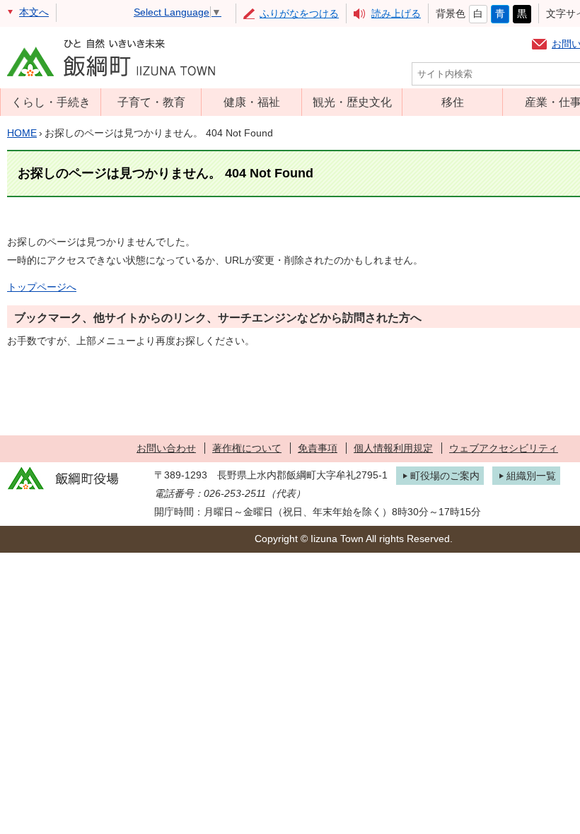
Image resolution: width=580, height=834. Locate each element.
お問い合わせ (166, 448)
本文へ (34, 12)
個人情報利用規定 (393, 448)
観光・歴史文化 (352, 101)
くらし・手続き (51, 101)
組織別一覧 (531, 475)
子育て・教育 (151, 101)
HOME (22, 133)
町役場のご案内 (445, 475)
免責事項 (317, 448)
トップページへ (41, 287)
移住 (452, 101)
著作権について (247, 448)
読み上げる (396, 13)
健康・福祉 (252, 101)
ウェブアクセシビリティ (503, 448)
